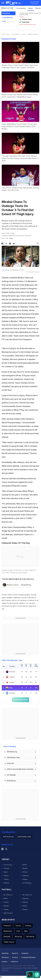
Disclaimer (5, 957)
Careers (4, 961)
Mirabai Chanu (13, 585)
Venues (6, 883)
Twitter (4, 603)
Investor (15, 957)
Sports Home (6, 34)
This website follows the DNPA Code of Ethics (17, 966)
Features (25, 875)
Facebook (23, 600)
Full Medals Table (20, 700)
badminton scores (19, 597)
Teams (6, 879)
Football (21, 595)
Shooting (18, 936)
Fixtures (6, 868)
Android (31, 606)
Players (25, 879)
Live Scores (8, 865)
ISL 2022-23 (8, 895)
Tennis (18, 926)
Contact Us (14, 961)
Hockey (28, 926)
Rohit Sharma (11, 781)
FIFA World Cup (12, 752)
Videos (6, 875)
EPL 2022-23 (27, 895)
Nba (26, 931)
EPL (4, 21)
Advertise (5, 953)
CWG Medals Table (13, 757)
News (30, 8)
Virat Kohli (10, 763)
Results (25, 868)
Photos (24, 872)
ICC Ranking (26, 883)
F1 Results (31, 597)
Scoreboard (21, 8)
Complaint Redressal (28, 957)
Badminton (8, 931)
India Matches (8, 17)
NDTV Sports (6, 600)
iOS (3, 609)
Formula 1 (7, 926)
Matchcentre (8, 913)
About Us (15, 953)
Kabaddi (7, 936)
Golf (18, 931)
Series (24, 865)
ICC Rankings (11, 775)
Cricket (14, 595)
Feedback (25, 953)
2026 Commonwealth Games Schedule (20, 769)
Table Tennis (9, 942)
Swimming (30, 936)
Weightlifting (7, 8)
